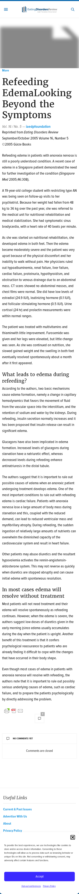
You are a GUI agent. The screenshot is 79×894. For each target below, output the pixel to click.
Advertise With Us (15, 816)
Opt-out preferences (31, 886)
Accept (40, 877)
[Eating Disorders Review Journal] (39, 9)
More (5, 70)
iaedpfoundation (38, 126)
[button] (73, 837)
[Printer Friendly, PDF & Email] (13, 711)
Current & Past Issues (17, 809)
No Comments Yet (23, 738)
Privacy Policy (49, 886)
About (7, 823)
